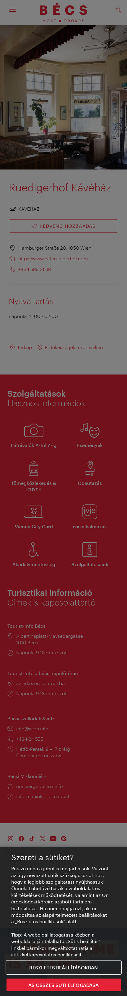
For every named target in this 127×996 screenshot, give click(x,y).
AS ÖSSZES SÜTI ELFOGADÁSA (63, 985)
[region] (63, 921)
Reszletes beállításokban (63, 967)
